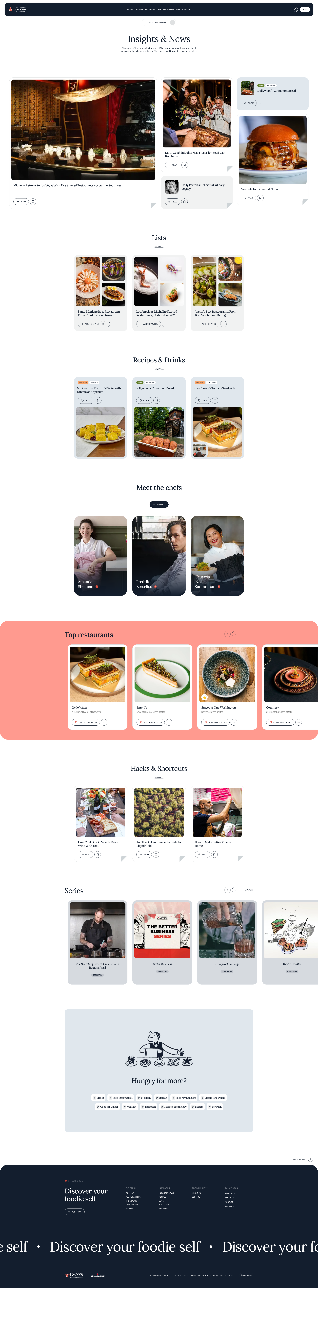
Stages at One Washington (218, 707)
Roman (163, 1097)
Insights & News (157, 22)
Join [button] (305, 9)
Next (235, 634)
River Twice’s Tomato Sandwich (214, 388)
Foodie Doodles (292, 964)
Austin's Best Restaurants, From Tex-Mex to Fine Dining (215, 313)
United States (247, 1275)
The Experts (168, 9)
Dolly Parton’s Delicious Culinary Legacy (202, 187)
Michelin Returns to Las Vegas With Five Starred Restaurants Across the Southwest (68, 185)
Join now (76, 1211)
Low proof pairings (227, 964)
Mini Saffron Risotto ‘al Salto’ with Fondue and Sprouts (99, 390)
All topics (163, 1209)
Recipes (162, 1197)
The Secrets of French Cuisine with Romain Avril (97, 966)
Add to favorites (88, 722)
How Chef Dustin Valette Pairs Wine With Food (98, 844)
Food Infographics (123, 1097)
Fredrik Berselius (144, 584)
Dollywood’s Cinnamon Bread (276, 91)
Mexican (146, 1097)
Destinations (132, 1205)
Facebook (230, 1198)
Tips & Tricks (164, 1205)
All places (131, 1209)
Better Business (162, 964)
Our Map (139, 9)
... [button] (106, 324)
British (100, 1097)
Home (130, 9)
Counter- (272, 707)
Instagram (230, 1193)
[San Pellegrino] (98, 1276)
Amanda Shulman (85, 584)
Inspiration (181, 9)
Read (23, 201)
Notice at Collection (223, 1275)
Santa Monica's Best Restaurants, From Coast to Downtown (99, 313)
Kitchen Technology (175, 1106)
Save (33, 201)
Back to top (299, 1159)
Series (161, 1201)
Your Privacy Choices (200, 1275)
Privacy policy (181, 1275)
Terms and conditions (160, 1275)
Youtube (229, 1202)
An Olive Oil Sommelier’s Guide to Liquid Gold (158, 844)
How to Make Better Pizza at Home (213, 844)
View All (161, 504)
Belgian (199, 1106)
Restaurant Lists (153, 9)
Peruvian (216, 1106)
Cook (251, 103)
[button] (295, 9)
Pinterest (229, 1206)
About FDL (197, 1193)
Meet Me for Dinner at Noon (259, 189)
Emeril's (142, 707)
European (150, 1106)
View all (159, 246)
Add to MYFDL (92, 324)
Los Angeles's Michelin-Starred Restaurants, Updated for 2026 (156, 313)
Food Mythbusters (186, 1097)
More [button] (104, 722)
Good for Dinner (109, 1106)
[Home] (17, 8)
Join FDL (196, 1197)
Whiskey (131, 1106)
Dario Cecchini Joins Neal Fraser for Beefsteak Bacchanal (195, 154)
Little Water (79, 707)
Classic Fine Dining (215, 1097)
